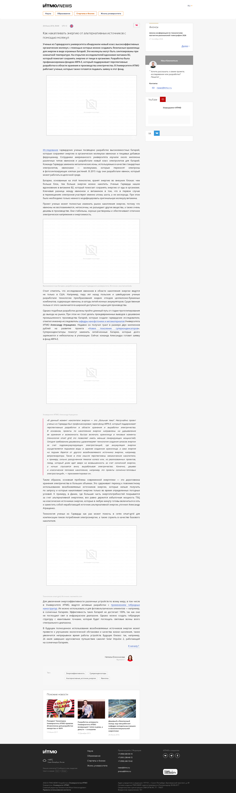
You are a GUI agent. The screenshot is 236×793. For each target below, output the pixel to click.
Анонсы (153, 27)
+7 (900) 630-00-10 (125, 754)
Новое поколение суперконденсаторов (113, 328)
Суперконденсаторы (98, 673)
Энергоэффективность (75, 673)
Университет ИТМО (172, 108)
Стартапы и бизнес (85, 13)
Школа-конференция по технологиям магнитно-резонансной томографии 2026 (167, 34)
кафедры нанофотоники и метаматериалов (102, 321)
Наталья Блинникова (115, 657)
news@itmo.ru (164, 87)
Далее (185, 46)
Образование (63, 13)
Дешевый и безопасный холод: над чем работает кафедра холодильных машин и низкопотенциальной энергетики (122, 726)
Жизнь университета (111, 13)
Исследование (50, 150)
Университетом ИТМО (78, 783)
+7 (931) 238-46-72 (125, 757)
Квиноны (104, 678)
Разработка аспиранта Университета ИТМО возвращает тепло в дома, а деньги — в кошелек (90, 726)
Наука (48, 13)
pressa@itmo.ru (124, 771)
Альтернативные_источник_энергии (81, 678)
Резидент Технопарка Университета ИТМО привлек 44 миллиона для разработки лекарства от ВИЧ (60, 725)
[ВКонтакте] (137, 25)
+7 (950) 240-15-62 (125, 761)
